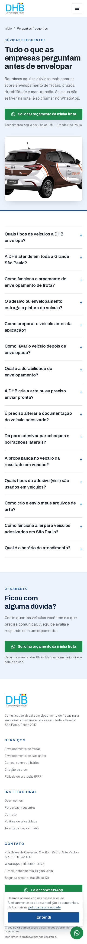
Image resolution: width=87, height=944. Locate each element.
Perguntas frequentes (20, 807)
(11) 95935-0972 (33, 864)
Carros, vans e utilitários (22, 762)
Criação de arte (16, 769)
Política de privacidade (21, 821)
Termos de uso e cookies (22, 828)
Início (8, 28)
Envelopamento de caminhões (26, 756)
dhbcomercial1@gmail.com (34, 871)
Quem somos (14, 800)
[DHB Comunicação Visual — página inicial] (14, 8)
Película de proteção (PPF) (23, 776)
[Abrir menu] (77, 8)
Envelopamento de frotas (23, 749)
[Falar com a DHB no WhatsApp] (76, 932)
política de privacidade (44, 907)
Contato (11, 814)
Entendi (43, 917)
